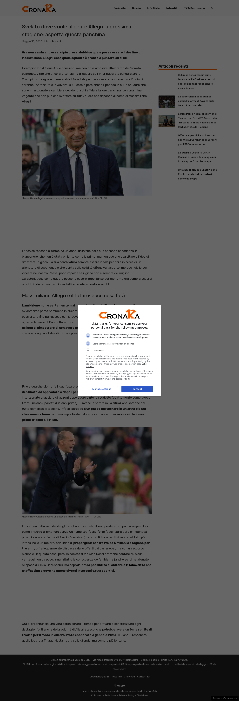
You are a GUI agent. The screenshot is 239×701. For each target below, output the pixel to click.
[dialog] (119, 350)
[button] (119, 350)
